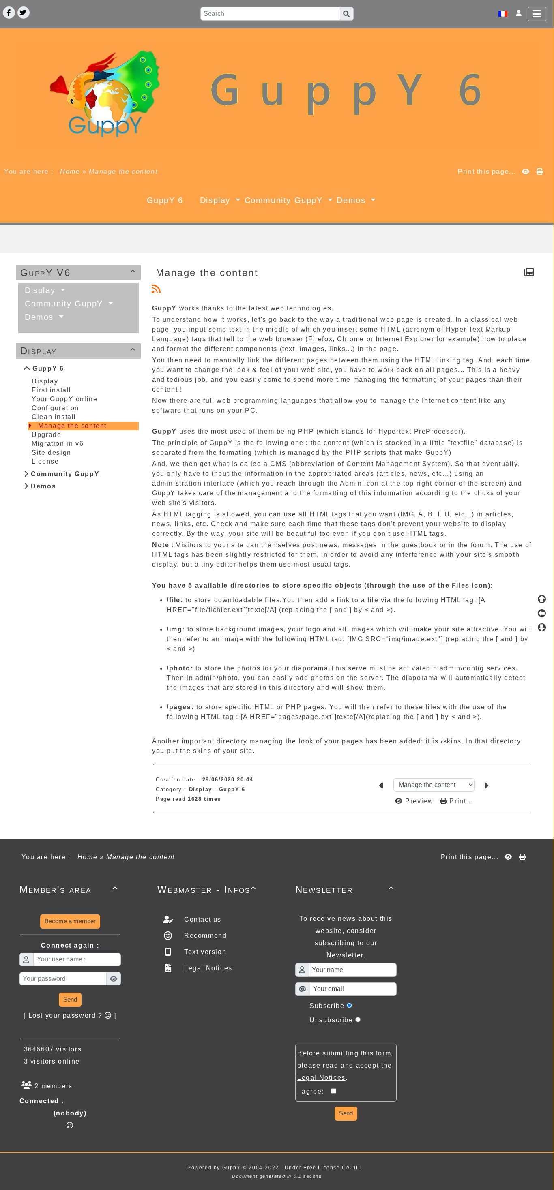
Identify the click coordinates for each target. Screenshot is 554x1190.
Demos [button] (353, 200)
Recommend (204, 935)
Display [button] (217, 200)
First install (51, 390)
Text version (204, 951)
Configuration (55, 408)
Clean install (54, 416)
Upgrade (46, 434)
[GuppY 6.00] (277, 94)
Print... (460, 801)
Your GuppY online (64, 399)
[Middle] (542, 613)
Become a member (70, 921)
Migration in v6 (58, 443)
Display (78, 350)
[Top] (542, 599)
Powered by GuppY (215, 1168)
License (45, 461)
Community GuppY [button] (285, 200)
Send (70, 999)
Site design (51, 452)
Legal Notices (207, 968)
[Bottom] (542, 627)
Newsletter (344, 889)
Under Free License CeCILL (325, 1168)
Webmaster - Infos (206, 889)
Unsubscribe (331, 1020)
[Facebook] (9, 12)
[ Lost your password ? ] (70, 1015)
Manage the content (72, 425)
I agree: (314, 1091)
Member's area (68, 889)
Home (70, 171)
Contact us (201, 919)
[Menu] (537, 14)
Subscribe (326, 1005)
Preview (419, 801)
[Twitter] (23, 12)
